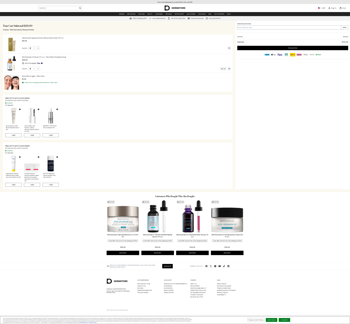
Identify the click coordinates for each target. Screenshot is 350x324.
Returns (140, 288)
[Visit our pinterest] (228, 266)
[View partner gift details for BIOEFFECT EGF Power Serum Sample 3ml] (57, 109)
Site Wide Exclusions (224, 286)
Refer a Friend (169, 290)
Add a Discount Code (244, 24)
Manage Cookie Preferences (116, 289)
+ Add (13, 135)
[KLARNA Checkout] (299, 55)
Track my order (142, 292)
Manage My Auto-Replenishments (175, 284)
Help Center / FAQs (143, 284)
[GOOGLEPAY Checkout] (305, 55)
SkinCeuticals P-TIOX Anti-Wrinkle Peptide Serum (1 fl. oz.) (157, 236)
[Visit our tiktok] (224, 266)
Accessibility (221, 295)
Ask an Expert (195, 286)
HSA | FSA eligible (31, 63)
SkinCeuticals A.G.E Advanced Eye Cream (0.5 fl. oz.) (227, 236)
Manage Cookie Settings (256, 320)
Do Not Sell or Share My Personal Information (118, 291)
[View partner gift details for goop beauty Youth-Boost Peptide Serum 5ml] (20, 109)
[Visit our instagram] (215, 266)
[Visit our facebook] (206, 266)
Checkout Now (292, 48)
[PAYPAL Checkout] (267, 55)
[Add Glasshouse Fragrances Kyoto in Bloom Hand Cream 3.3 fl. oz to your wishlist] (229, 48)
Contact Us (141, 286)
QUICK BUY (122, 253)
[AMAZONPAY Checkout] (293, 55)
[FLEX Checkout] (280, 54)
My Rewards (168, 286)
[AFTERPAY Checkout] (318, 55)
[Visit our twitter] (211, 266)
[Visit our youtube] (219, 266)
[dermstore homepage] (174, 8)
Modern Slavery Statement (226, 290)
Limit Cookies (272, 320)
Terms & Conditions (224, 288)
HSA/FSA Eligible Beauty (198, 288)
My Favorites (168, 288)
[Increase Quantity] (38, 48)
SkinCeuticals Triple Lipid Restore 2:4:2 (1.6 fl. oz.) (122, 236)
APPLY (345, 27)
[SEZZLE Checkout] (312, 55)
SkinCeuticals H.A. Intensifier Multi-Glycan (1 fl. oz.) (192, 236)
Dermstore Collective (198, 290)
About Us (193, 284)
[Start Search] (80, 8)
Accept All (284, 320)
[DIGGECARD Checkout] (286, 55)
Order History (169, 292)
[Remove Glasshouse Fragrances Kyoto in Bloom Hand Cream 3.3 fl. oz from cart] (30, 48)
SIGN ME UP (167, 266)
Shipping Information (144, 290)
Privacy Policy (222, 284)
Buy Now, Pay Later (196, 297)
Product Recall (222, 292)
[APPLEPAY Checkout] (273, 55)
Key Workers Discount (198, 292)
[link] (332, 8)
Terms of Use (92, 322)
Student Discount (197, 295)
